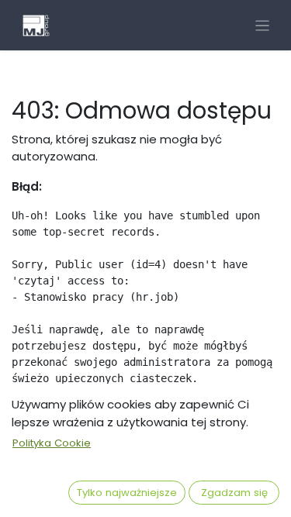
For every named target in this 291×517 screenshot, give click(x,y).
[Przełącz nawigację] (262, 25)
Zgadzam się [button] (234, 492)
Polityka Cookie (51, 443)
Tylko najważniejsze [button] (127, 492)
